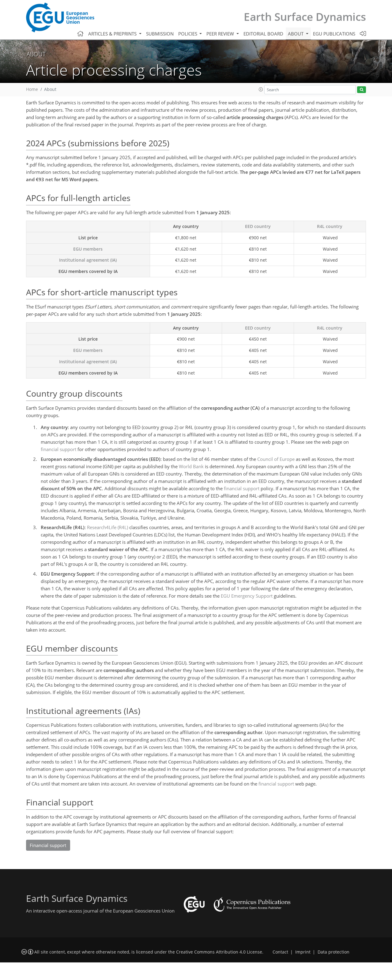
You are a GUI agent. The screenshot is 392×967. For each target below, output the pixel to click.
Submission (160, 34)
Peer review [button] (220, 34)
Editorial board (263, 34)
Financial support (48, 845)
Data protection (333, 952)
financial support (58, 449)
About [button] (296, 34)
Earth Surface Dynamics (305, 16)
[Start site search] (361, 89)
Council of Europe (276, 459)
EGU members (88, 249)
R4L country (329, 226)
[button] (261, 89)
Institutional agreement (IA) (88, 260)
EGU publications (334, 34)
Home (32, 89)
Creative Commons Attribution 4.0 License (219, 952)
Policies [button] (188, 34)
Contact (280, 952)
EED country (258, 226)
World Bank (191, 466)
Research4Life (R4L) (107, 527)
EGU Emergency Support (247, 596)
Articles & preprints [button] (113, 34)
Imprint (303, 952)
